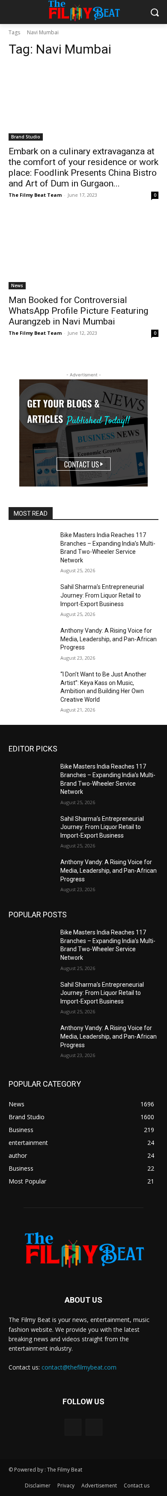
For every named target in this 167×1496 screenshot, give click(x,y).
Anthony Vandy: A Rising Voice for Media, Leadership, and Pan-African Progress (108, 639)
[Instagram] (94, 1427)
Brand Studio (25, 137)
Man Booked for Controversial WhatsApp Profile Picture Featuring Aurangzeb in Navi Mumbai (78, 311)
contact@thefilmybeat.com (79, 1367)
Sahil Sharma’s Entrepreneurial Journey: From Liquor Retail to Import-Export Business (102, 595)
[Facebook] (73, 1427)
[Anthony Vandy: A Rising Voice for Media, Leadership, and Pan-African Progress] (31, 642)
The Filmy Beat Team (35, 195)
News (17, 285)
